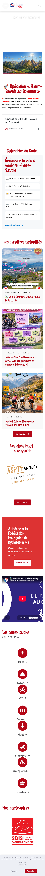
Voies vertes (21, 755)
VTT (21, 698)
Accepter (30, 871)
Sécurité (21, 683)
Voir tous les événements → (14, 225)
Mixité (7, 417)
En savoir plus (22, 865)
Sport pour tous (10, 292)
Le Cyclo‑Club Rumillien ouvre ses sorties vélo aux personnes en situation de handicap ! (21, 360)
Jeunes (21, 661)
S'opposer (13, 871)
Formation (21, 792)
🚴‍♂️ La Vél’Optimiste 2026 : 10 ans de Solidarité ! (22, 298)
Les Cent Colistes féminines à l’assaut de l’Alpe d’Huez (19, 423)
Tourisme (21, 719)
